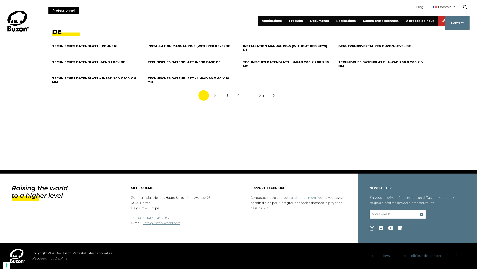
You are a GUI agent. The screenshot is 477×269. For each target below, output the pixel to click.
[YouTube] (390, 228)
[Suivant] (273, 95)
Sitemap (461, 256)
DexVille (61, 258)
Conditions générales (389, 256)
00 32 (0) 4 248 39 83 (153, 218)
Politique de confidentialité (430, 256)
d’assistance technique (306, 198)
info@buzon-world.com (161, 223)
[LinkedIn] (400, 228)
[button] (444, 7)
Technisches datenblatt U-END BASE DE (184, 62)
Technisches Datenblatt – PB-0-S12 (84, 46)
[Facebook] (381, 228)
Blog (419, 7)
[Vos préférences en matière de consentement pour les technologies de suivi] (6, 265)
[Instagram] (372, 228)
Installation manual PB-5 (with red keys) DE (189, 46)
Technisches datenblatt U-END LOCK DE (88, 62)
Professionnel (64, 10)
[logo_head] (18, 21)
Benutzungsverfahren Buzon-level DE (374, 46)
